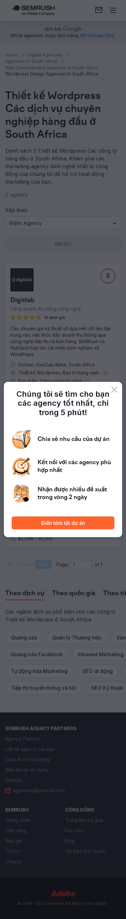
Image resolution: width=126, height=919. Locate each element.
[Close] (114, 389)
